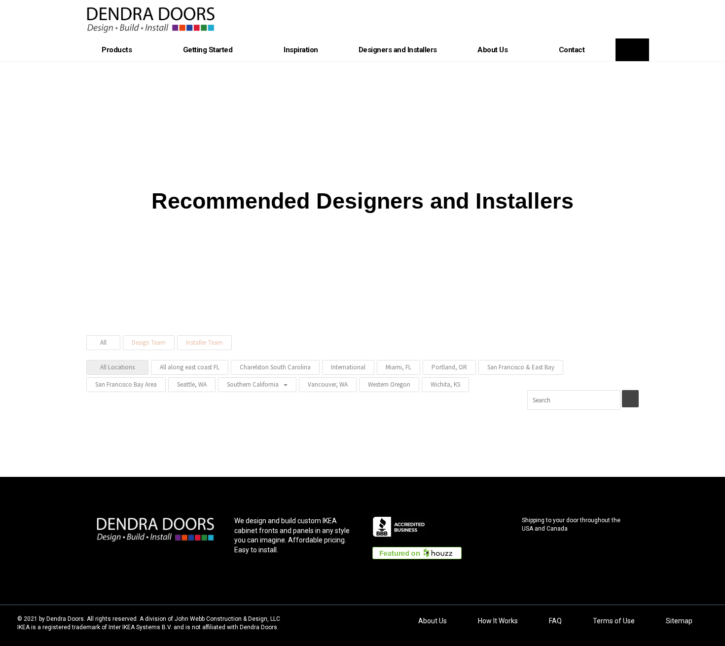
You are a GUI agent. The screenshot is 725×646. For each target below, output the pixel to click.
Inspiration (301, 49)
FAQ (555, 621)
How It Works (498, 621)
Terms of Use (614, 621)
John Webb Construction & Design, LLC (227, 618)
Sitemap (679, 621)
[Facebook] (116, 555)
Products (117, 49)
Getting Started (208, 49)
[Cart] (632, 49)
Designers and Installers (398, 49)
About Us (492, 49)
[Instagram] (195, 555)
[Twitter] (135, 555)
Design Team (149, 342)
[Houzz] (175, 555)
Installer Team (204, 342)
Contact (572, 49)
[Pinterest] (155, 555)
